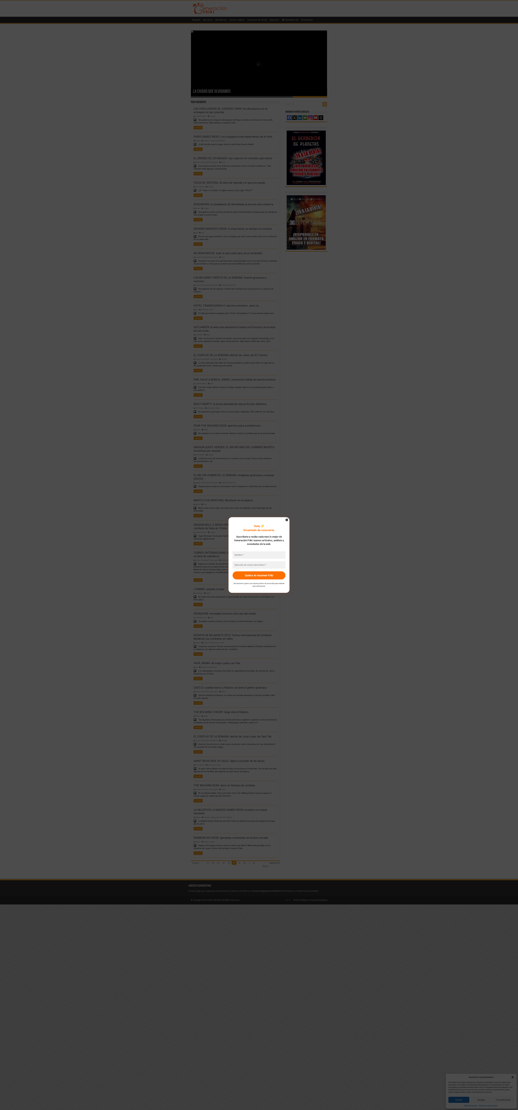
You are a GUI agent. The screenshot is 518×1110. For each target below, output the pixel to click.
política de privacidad (267, 583)
